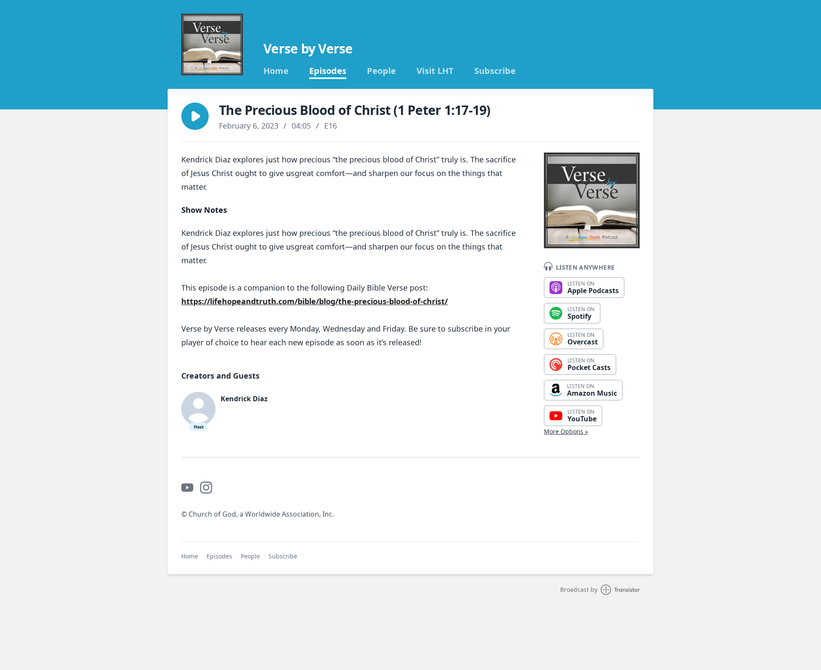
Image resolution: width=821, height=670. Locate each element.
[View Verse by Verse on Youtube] (187, 488)
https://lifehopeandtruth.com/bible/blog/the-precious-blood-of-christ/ (314, 301)
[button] (195, 116)
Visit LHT (435, 71)
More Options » (566, 431)
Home (276, 71)
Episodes (327, 71)
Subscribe (495, 71)
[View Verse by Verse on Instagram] (206, 488)
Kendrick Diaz (244, 398)
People (381, 71)
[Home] (212, 44)
